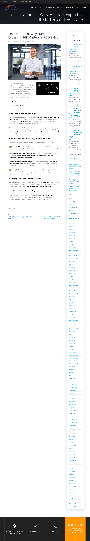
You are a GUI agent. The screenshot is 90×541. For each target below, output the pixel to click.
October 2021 (73, 384)
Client (70, 204)
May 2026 (72, 235)
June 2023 (72, 337)
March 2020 (72, 440)
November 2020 (73, 416)
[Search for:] (75, 35)
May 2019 (72, 454)
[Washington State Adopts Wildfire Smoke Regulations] (71, 47)
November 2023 (73, 323)
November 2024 (73, 288)
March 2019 (72, 460)
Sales (13, 208)
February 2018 (73, 483)
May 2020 (72, 434)
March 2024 (72, 311)
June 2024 (72, 302)
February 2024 (73, 314)
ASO (70, 199)
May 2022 (72, 369)
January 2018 (72, 486)
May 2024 (72, 305)
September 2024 (73, 294)
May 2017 (72, 495)
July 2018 (71, 469)
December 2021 (73, 378)
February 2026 (73, 244)
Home (31, 7)
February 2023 (73, 349)
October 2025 (73, 256)
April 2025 (72, 273)
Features (38, 7)
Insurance (72, 207)
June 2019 (72, 451)
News (77, 7)
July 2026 (71, 229)
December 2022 (73, 355)
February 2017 (73, 504)
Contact (69, 7)
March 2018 (72, 480)
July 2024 (71, 299)
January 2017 (72, 507)
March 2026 (72, 241)
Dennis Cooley (13, 41)
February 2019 (73, 463)
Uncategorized (73, 218)
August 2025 (72, 262)
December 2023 (73, 320)
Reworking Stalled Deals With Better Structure (74, 181)
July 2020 (71, 428)
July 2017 (71, 489)
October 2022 (73, 361)
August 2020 (72, 425)
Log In (83, 7)
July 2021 (71, 393)
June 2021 (72, 396)
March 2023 (72, 346)
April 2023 (72, 343)
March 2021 (72, 405)
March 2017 (72, 501)
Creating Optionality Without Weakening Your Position (74, 188)
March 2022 (72, 372)
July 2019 (71, 448)
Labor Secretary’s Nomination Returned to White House (75, 91)
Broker (20, 41)
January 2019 (72, 466)
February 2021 (73, 407)
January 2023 (72, 352)
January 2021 (72, 410)
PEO (23, 41)
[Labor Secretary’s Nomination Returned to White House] (71, 91)
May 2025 (72, 270)
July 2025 (71, 264)
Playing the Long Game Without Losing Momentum (75, 160)
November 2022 (73, 358)
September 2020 (73, 422)
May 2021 (72, 399)
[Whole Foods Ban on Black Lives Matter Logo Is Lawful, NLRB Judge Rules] (71, 112)
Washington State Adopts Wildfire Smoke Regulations (75, 47)
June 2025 (72, 267)
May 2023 (72, 340)
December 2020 (73, 413)
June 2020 (72, 431)
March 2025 (72, 276)
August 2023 (72, 332)
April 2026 (72, 238)
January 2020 (72, 445)
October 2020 (73, 419)
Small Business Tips (74, 213)
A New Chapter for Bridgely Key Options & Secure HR (75, 166)
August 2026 (72, 227)
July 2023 (71, 334)
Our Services (49, 7)
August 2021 (72, 390)
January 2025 (72, 282)
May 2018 (72, 475)
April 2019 (72, 457)
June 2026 (72, 232)
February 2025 (73, 279)
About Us (60, 7)
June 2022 (72, 367)
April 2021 (72, 402)
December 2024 (73, 285)
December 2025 (73, 250)
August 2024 (72, 297)
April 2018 (72, 477)
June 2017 (72, 492)
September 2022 (73, 364)
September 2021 (73, 387)
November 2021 (73, 381)
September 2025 (73, 259)
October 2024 (73, 291)
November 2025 (73, 253)
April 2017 (72, 498)
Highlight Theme (77, 532)
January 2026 (72, 247)
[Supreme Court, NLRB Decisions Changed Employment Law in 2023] (71, 134)
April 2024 (72, 308)
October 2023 (73, 326)
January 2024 (72, 317)
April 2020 (72, 437)
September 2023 (73, 329)
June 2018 (72, 472)
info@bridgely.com (36, 1)
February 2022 (73, 375)
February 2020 (73, 442)
